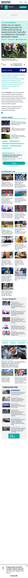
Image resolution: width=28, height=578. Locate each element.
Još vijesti (12, 436)
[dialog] (14, 571)
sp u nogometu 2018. (15, 145)
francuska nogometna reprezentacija (13, 143)
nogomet (4, 141)
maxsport (5, 342)
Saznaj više (14, 576)
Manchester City (14, 141)
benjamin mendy (6, 148)
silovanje (5, 145)
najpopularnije (10, 387)
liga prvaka (21, 342)
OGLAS (14, 15)
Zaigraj (14, 163)
